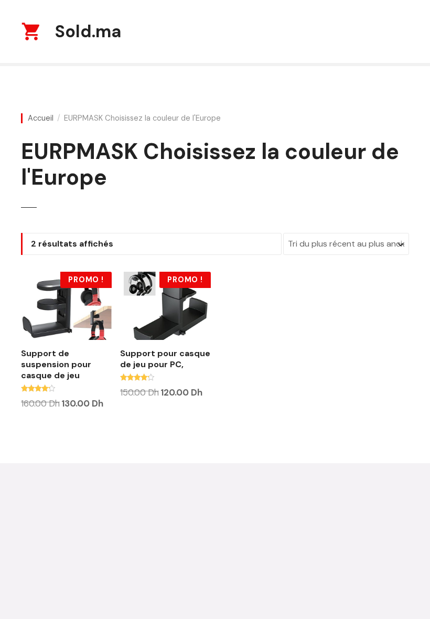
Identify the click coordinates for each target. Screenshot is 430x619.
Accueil (40, 118)
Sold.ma (88, 31)
